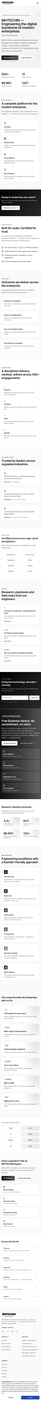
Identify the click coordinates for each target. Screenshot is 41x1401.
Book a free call (11, 743)
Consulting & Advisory (29, 1356)
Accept (30, 1397)
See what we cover (27, 743)
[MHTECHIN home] (8, 3)
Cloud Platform (6, 1346)
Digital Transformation (29, 1340)
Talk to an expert (8, 57)
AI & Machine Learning (29, 1346)
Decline (10, 1397)
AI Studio (4, 1340)
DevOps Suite (6, 1343)
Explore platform (26, 57)
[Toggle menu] (37, 3)
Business (4, 1373)
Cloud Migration (27, 1343)
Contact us (9, 1178)
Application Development (30, 1349)
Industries (5, 1370)
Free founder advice (24, 1178)
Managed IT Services (28, 1353)
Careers (4, 1376)
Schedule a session (9, 208)
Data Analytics (6, 1349)
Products (4, 1364)
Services (4, 1367)
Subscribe (34, 698)
